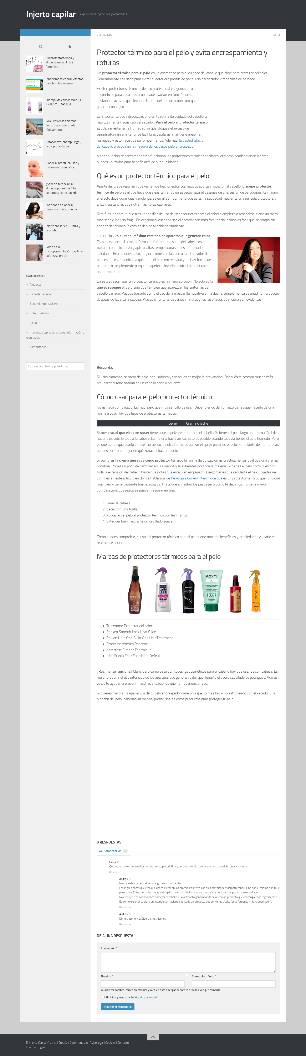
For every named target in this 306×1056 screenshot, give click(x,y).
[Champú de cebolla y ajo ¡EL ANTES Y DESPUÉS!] (34, 106)
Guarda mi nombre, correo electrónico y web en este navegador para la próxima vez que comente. (161, 990)
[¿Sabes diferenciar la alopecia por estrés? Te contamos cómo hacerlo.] (34, 190)
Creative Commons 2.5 (73, 1043)
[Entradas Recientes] (40, 46)
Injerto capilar (51, 14)
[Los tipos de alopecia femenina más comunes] (34, 211)
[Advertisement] (242, 118)
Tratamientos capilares (44, 304)
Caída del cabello (40, 294)
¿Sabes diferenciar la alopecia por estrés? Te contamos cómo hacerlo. (62, 188)
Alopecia (35, 285)
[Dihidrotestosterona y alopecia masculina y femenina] (34, 64)
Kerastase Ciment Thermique (193, 478)
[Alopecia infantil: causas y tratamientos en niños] (34, 169)
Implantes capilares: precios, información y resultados (55, 335)
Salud (33, 323)
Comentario (109, 948)
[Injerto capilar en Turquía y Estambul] (34, 232)
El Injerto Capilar (36, 1043)
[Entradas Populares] (69, 46)
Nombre (107, 976)
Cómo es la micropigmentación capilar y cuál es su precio (64, 251)
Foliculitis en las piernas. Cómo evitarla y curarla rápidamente (61, 125)
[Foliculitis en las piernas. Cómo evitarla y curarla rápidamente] (34, 127)
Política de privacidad (144, 997)
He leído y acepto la (132, 997)
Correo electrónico (204, 976)
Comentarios (114, 851)
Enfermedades (39, 313)
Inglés (42, 1047)
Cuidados (104, 35)
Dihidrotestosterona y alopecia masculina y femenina (60, 62)
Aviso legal (96, 1043)
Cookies (110, 1043)
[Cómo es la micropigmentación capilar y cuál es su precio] (34, 253)
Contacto (123, 1043)
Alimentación (38, 347)
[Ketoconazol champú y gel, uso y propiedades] (34, 148)
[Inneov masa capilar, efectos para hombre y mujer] (34, 85)
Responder (115, 872)
